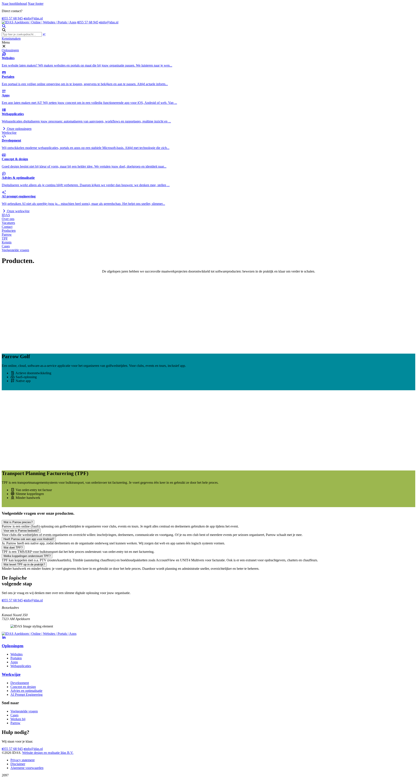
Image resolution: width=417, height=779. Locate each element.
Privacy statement (22, 760)
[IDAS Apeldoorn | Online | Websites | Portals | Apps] (39, 22)
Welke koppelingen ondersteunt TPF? (27, 556)
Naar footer (35, 3)
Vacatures (8, 223)
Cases (6, 246)
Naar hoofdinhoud (14, 3)
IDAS (6, 215)
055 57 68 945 (12, 18)
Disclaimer (17, 764)
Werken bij (17, 719)
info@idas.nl (33, 18)
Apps (14, 662)
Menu (6, 42)
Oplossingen (10, 50)
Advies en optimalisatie (26, 690)
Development (19, 683)
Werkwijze (9, 132)
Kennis (7, 242)
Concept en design (23, 687)
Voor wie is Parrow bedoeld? (21, 530)
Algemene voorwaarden (26, 768)
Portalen (16, 658)
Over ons (8, 219)
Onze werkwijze (18, 211)
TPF (5, 238)
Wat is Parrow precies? (18, 522)
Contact (7, 227)
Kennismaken (11, 38)
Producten (9, 230)
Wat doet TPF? (13, 547)
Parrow (7, 234)
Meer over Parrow (15, 388)
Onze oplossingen (18, 129)
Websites (16, 654)
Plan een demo (12, 505)
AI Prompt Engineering (26, 694)
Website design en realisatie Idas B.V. (47, 753)
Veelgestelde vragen (15, 250)
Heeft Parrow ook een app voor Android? (28, 539)
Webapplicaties (20, 666)
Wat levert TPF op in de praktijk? (24, 564)
